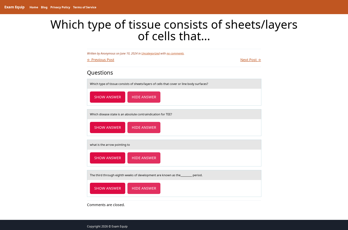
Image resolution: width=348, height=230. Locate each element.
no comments (175, 53)
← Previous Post (100, 59)
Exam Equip (14, 7)
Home (34, 7)
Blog (44, 7)
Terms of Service (84, 7)
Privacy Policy (60, 7)
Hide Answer (144, 97)
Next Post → (250, 59)
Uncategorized (150, 53)
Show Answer (107, 97)
